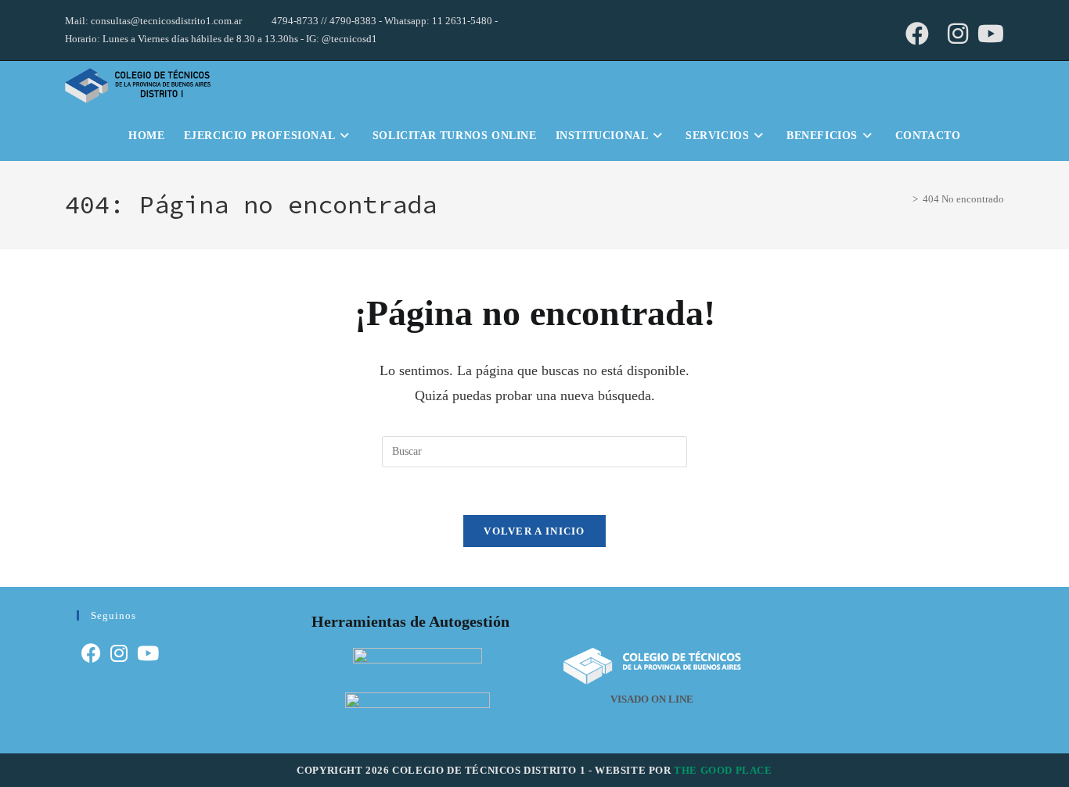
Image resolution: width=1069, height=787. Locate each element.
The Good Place (723, 770)
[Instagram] (119, 653)
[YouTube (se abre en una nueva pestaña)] (988, 33)
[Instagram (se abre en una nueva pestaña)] (958, 33)
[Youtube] (148, 653)
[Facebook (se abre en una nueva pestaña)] (917, 33)
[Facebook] (91, 653)
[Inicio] (901, 199)
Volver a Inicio (534, 531)
